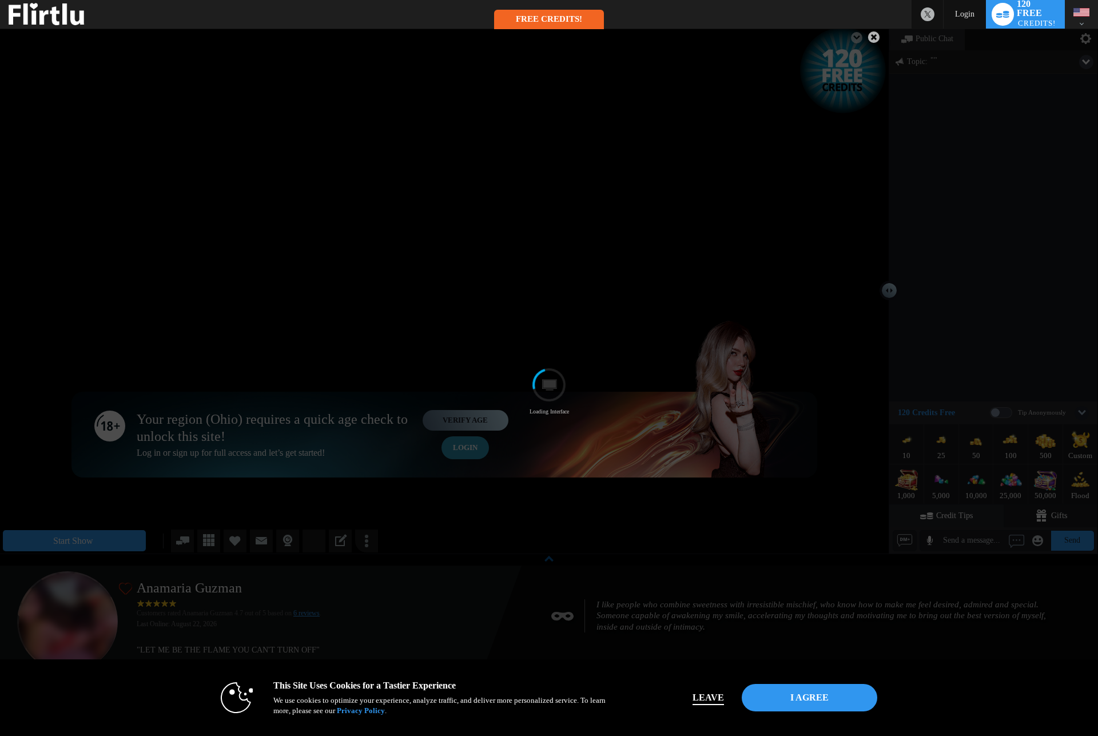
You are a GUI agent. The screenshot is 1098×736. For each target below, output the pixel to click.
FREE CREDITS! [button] (549, 18)
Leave (708, 697)
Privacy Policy (361, 710)
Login (964, 14)
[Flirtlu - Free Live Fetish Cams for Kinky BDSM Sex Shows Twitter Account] (927, 14)
